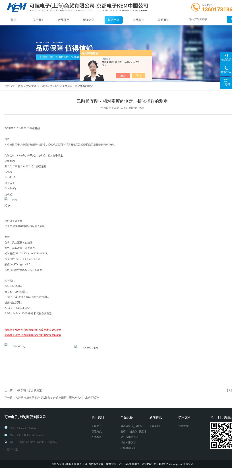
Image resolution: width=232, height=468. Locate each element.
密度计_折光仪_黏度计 (133, 431)
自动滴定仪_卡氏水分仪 (134, 426)
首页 (13, 19)
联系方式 (97, 431)
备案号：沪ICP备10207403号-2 (150, 464)
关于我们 (38, 19)
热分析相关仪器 (129, 436)
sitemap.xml (175, 464)
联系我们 (163, 19)
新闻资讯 (88, 19)
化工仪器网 (125, 464)
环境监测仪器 (128, 447)
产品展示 (63, 19)
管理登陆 (188, 464)
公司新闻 (155, 426)
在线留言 (138, 19)
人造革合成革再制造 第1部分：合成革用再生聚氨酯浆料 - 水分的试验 (57, 397)
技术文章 (113, 19)
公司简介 (97, 426)
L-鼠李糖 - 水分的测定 (28, 390)
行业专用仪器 (128, 442)
